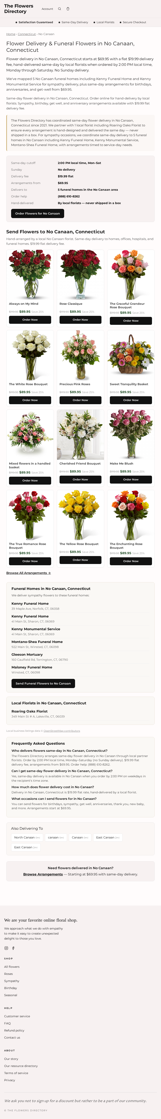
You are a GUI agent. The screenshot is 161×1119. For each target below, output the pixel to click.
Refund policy (14, 1030)
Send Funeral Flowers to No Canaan (43, 683)
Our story (11, 1059)
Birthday (10, 988)
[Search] (59, 9)
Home (10, 34)
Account (47, 8)
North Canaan (27, 837)
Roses (8, 974)
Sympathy (11, 981)
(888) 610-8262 (69, 196)
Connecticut (27, 34)
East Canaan (107, 837)
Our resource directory (21, 1066)
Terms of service (16, 1073)
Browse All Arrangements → (28, 573)
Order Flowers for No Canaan (37, 213)
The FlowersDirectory (18, 8)
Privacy (9, 1080)
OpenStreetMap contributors (62, 730)
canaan (56, 837)
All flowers (11, 967)
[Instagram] (6, 948)
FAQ (7, 1023)
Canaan (80, 837)
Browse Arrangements (43, 874)
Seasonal (10, 995)
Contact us (12, 1037)
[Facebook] (13, 948)
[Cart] (68, 9)
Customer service (17, 1016)
